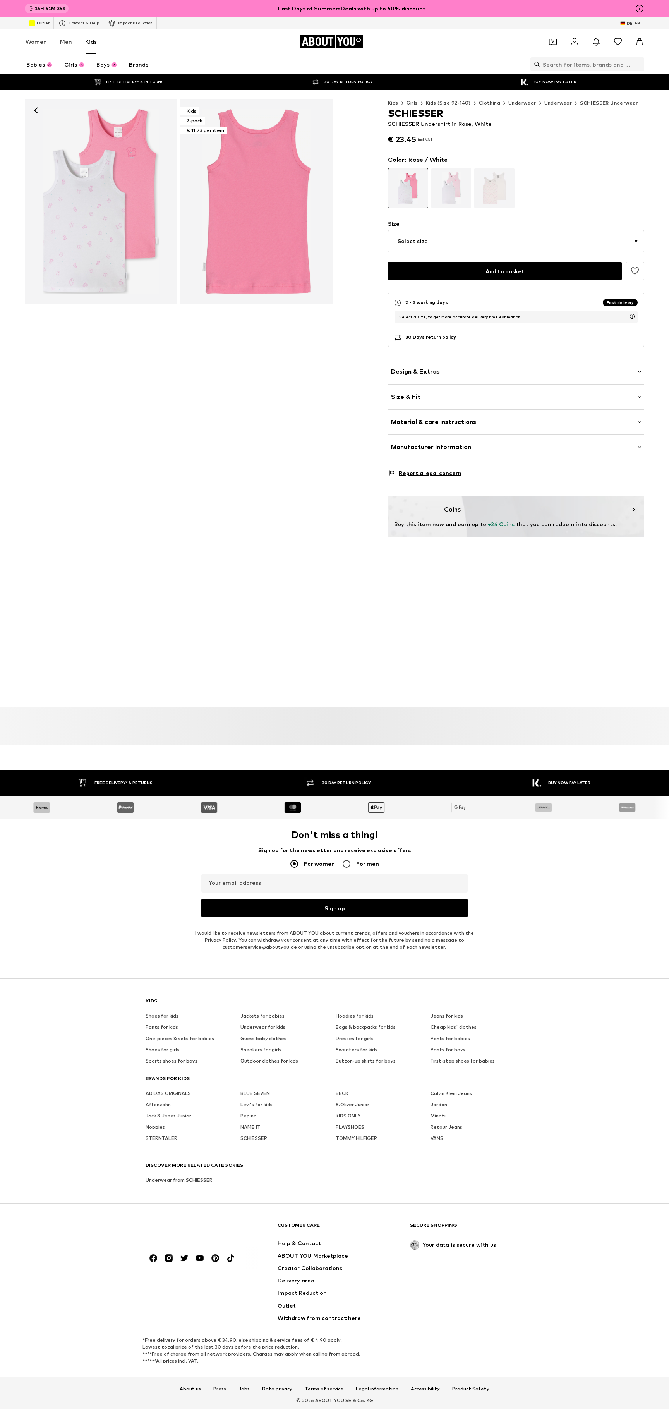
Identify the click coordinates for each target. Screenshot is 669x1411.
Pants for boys (448, 1050)
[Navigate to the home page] (187, 1229)
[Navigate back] (36, 110)
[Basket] (639, 41)
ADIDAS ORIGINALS (168, 1094)
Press (219, 1389)
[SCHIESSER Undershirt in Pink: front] (101, 201)
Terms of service (324, 1389)
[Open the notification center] (596, 41)
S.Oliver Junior (352, 1105)
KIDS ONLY (348, 1116)
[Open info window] (639, 8)
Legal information (377, 1389)
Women (36, 41)
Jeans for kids (447, 1016)
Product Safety (470, 1389)
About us (190, 1389)
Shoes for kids (162, 1016)
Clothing (489, 103)
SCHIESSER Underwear (609, 103)
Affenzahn (158, 1105)
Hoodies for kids (355, 1016)
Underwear (522, 103)
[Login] (574, 41)
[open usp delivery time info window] (632, 316)
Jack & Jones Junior (168, 1116)
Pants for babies (450, 1039)
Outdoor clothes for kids (269, 1061)
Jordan (439, 1105)
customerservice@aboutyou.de (260, 947)
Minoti (438, 1116)
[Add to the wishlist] (635, 271)
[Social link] (153, 1258)
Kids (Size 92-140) (448, 103)
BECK (342, 1094)
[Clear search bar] (638, 64)
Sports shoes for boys (171, 1061)
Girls (412, 103)
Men (66, 41)
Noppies (155, 1127)
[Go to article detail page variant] (408, 188)
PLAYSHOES (350, 1127)
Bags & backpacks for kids (366, 1027)
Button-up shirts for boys (366, 1061)
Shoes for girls (162, 1050)
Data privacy (277, 1389)
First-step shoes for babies (463, 1061)
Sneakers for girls (260, 1050)
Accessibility (425, 1389)
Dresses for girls (355, 1039)
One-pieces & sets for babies (180, 1039)
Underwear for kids (262, 1027)
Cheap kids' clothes (454, 1027)
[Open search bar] (535, 64)
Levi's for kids (256, 1105)
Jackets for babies (262, 1016)
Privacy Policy (220, 940)
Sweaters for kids (356, 1050)
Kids (91, 41)
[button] (516, 241)
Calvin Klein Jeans (451, 1094)
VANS (437, 1139)
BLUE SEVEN (255, 1094)
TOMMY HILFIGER (356, 1139)
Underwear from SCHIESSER (179, 1180)
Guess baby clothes (263, 1039)
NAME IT (250, 1127)
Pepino (248, 1116)
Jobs (244, 1389)
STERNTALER (161, 1139)
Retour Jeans (446, 1127)
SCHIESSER (253, 1139)
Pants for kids (162, 1027)
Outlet (43, 23)
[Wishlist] (618, 41)
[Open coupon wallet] (553, 41)
